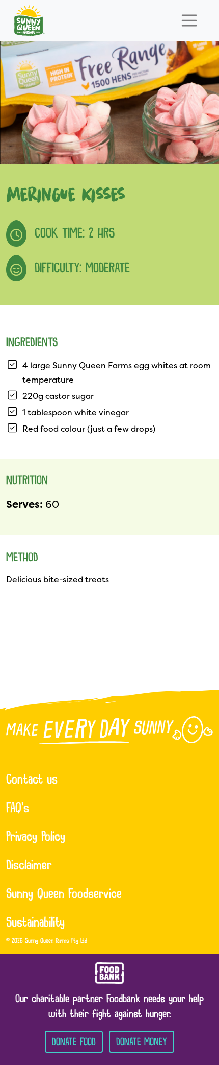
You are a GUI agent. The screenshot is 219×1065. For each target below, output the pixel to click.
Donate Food (74, 1041)
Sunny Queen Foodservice (64, 895)
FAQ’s (17, 809)
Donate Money (141, 1041)
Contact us (32, 780)
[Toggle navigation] (189, 20)
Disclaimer (29, 866)
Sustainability (35, 923)
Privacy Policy (35, 837)
